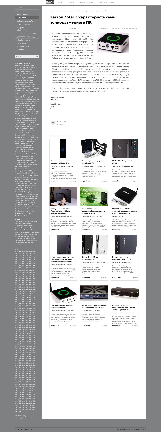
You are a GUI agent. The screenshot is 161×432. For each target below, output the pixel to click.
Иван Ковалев (20, 232)
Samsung (18, 171)
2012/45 (25, 278)
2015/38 (25, 373)
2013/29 (32, 300)
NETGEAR (18, 215)
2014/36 (32, 338)
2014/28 (18, 333)
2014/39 (32, 340)
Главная (60, 2)
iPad (19, 114)
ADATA (26, 65)
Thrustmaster (19, 186)
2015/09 (32, 352)
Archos (28, 74)
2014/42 (32, 342)
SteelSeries (25, 179)
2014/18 (32, 325)
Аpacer (17, 204)
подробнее (55, 181)
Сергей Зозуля (20, 240)
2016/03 (32, 382)
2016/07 (18, 386)
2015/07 (18, 352)
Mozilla (35, 137)
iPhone (24, 114)
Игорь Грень (29, 232)
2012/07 (32, 251)
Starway (17, 179)
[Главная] (50, 2)
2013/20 (18, 295)
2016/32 (32, 399)
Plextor (31, 156)
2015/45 (32, 378)
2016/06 (32, 384)
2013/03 (25, 283)
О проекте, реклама (86, 2)
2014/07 (25, 318)
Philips (34, 154)
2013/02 (18, 283)
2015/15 (32, 356)
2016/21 (25, 392)
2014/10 (25, 321)
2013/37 (25, 306)
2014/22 (18, 329)
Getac (22, 103)
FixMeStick (18, 97)
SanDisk (24, 171)
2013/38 (32, 306)
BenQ (21, 78)
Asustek (31, 76)
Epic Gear (18, 211)
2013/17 (18, 293)
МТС (24, 207)
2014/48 (32, 346)
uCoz (34, 188)
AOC (32, 72)
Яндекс (23, 209)
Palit (25, 152)
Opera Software (25, 148)
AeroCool (29, 67)
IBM (34, 110)
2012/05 (18, 251)
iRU (33, 114)
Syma (21, 181)
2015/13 (18, 356)
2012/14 (18, 257)
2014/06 (18, 318)
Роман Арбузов (29, 238)
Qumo (25, 164)
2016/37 (25, 403)
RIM (16, 166)
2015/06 (32, 350)
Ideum (17, 112)
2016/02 (25, 382)
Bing (25, 78)
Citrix (31, 82)
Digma (32, 90)
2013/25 (25, 297)
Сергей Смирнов (21, 242)
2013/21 (25, 295)
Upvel (17, 190)
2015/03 (32, 348)
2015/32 (25, 369)
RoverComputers (21, 169)
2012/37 (32, 272)
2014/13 (25, 323)
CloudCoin (26, 84)
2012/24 (25, 264)
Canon (17, 82)
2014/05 (32, 316)
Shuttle (28, 173)
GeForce (28, 101)
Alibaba (23, 69)
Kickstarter (29, 116)
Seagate (18, 173)
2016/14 (25, 390)
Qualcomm (18, 164)
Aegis (23, 67)
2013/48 (18, 314)
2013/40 (25, 308)
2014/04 (25, 316)
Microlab (18, 131)
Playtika (17, 209)
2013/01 (32, 280)
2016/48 (18, 411)
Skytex (35, 175)
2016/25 (32, 394)
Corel (32, 86)
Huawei (29, 110)
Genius (17, 103)
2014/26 (25, 331)
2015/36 (32, 371)
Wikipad (34, 196)
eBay (16, 93)
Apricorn (22, 74)
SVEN (16, 181)
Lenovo (35, 120)
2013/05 (18, 285)
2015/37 (18, 373)
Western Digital (20, 196)
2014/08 (32, 318)
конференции (27, 418)
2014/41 (25, 342)
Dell (23, 90)
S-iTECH (30, 169)
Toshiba (28, 186)
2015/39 (32, 373)
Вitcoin (32, 204)
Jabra (37, 114)
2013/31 (25, 302)
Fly (30, 97)
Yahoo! (34, 200)
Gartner (17, 101)
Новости (71, 2)
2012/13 (32, 255)
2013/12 (25, 289)
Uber (30, 188)
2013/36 (18, 306)
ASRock (21, 76)
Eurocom (18, 95)
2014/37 (18, 340)
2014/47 (25, 346)
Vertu (17, 192)
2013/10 (32, 287)
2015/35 (25, 371)
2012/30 (25, 268)
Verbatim (32, 190)
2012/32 (18, 270)
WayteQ (35, 194)
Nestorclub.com (141, 429)
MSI (16, 139)
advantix (18, 67)
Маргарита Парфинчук (28, 234)
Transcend (18, 188)
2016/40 (25, 405)
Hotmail (17, 110)
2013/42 (18, 310)
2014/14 (32, 323)
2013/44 (32, 310)
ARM (16, 76)
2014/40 (18, 342)
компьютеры (59, 11)
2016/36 (18, 403)
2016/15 (32, 390)
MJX (29, 133)
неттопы (67, 11)
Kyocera (29, 118)
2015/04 (18, 350)
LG (28, 122)
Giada (27, 103)
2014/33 (32, 335)
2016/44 (32, 407)
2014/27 (32, 331)
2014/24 (32, 329)
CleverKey (18, 84)
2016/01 (18, 382)
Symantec (27, 181)
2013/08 (18, 287)
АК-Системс (24, 204)
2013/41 (32, 308)
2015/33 (32, 369)
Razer (30, 164)
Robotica (26, 166)
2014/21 (32, 327)
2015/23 (25, 363)
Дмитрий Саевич (30, 230)
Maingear (23, 126)
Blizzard (25, 80)
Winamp (17, 198)
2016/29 (32, 397)
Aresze (34, 209)
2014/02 (32, 314)
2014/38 (25, 340)
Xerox (17, 200)
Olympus (31, 145)
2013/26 (32, 297)
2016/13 (18, 390)
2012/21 (25, 262)
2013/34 (25, 304)
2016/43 (25, 407)
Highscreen (29, 107)
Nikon (17, 141)
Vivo (24, 194)
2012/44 (18, 278)
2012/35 (18, 272)
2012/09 (25, 253)
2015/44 (25, 378)
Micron (24, 131)
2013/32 (32, 302)
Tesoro (24, 215)
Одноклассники (32, 207)
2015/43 (18, 378)
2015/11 (25, 354)
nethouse (34, 139)
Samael (21, 221)
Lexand (17, 122)
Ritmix (20, 166)
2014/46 (18, 346)
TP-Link (33, 186)
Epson (31, 93)
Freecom (18, 99)
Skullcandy (23, 175)
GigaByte (33, 103)
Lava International (21, 120)
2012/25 (32, 264)
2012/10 (32, 253)
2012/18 (25, 259)
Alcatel (17, 69)
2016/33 (18, 401)
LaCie (34, 118)
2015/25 (18, 365)
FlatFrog (26, 97)
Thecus (35, 183)
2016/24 (25, 394)
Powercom (25, 160)
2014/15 (18, 325)
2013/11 (18, 289)
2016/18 (18, 392)
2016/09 (32, 386)
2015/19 (18, 361)
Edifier (21, 93)
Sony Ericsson (29, 177)
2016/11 (25, 388)
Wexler (28, 196)
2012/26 (18, 266)
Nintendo (22, 141)
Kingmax (18, 213)
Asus (26, 76)
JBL (20, 116)
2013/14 (18, 291)
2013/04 (32, 283)
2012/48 (25, 280)
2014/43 (18, 344)
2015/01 (18, 348)
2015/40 (18, 376)
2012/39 (25, 274)
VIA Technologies (25, 192)
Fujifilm (24, 99)
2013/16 (32, 291)
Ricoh (35, 164)
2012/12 (25, 255)
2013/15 (25, 291)
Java (16, 116)
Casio (22, 82)
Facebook (30, 95)
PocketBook (19, 158)
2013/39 (18, 308)
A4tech (17, 65)
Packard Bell (19, 152)
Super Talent (34, 179)
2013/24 (18, 297)
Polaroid (18, 160)
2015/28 (18, 367)
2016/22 (32, 392)
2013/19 (32, 293)
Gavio (23, 101)
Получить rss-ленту (106, 2)
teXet (30, 183)
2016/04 (18, 384)
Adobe (32, 65)
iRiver (29, 114)
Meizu (29, 126)
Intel (26, 112)
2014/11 (32, 321)
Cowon (17, 88)
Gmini (22, 105)
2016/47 (32, 409)
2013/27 (18, 300)
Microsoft (30, 131)
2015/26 (25, 365)
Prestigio (32, 160)
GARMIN (35, 99)
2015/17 (25, 359)
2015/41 (25, 376)
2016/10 (18, 388)
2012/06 (25, 251)
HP (22, 110)
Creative (23, 88)
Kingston (18, 118)
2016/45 (18, 409)
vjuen (27, 221)
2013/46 (25, 312)
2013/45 (18, 312)
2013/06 (25, 285)
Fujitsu (29, 99)
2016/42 (18, 407)
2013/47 (32, 312)
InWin (31, 112)
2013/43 (25, 310)
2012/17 (18, 259)
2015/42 (32, 376)
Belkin (17, 78)
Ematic (26, 93)
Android (28, 72)
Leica (30, 120)
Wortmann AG (33, 198)
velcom (26, 190)
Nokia (29, 141)
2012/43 (32, 276)
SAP (29, 171)
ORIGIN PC (23, 150)
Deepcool (35, 88)
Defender (18, 90)
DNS (36, 90)
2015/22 (18, 363)
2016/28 (25, 397)
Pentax (28, 154)
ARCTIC (34, 74)
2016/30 (18, 399)
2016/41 (32, 405)
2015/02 (25, 348)
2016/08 (25, 386)
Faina (16, 221)
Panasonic (31, 152)
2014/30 (32, 333)
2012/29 (18, 268)
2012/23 (18, 264)
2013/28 (25, 300)
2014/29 (25, 333)
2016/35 (32, 401)
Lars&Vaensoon (27, 213)
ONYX (17, 148)
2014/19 (18, 327)
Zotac (33, 202)
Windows (24, 198)
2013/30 (18, 302)
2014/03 (18, 316)
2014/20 (25, 327)
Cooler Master (25, 86)
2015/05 (25, 350)
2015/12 (32, 354)
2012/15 (25, 257)
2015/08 (25, 352)
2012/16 (32, 257)
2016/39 (18, 405)
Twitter (25, 188)
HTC (25, 110)
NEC (28, 139)
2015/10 (18, 354)
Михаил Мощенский (22, 236)
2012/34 (32, 270)
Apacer (29, 209)
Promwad (30, 162)
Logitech (22, 124)
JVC (23, 116)
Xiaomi (22, 200)
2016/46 (25, 409)
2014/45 (32, 344)
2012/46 (32, 278)
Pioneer (17, 156)
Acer (21, 65)
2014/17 (25, 325)
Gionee (17, 105)
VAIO (21, 190)
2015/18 (32, 359)
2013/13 (32, 289)
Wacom (29, 194)
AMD (22, 72)
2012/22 (32, 262)
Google (27, 105)
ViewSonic (18, 194)
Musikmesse (22, 139)
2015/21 (32, 361)
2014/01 (25, 314)
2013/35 (32, 304)
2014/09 (18, 321)
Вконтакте (18, 207)
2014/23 (25, 329)
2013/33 (18, 304)
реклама (36, 418)
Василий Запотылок (22, 228)
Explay (24, 95)
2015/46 (18, 380)
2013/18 (25, 293)
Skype (30, 175)
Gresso (22, 107)
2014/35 (25, 338)
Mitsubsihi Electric (21, 133)
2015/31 (18, 369)
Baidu (37, 76)
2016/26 (18, 397)
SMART (17, 177)
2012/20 (18, 262)
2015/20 (25, 361)
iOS (16, 114)
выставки (18, 418)
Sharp (23, 173)
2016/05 (25, 384)
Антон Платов (28, 226)
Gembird (35, 101)
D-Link (29, 88)
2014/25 (18, 331)
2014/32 (25, 335)
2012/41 (18, 276)
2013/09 (25, 287)
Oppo (33, 148)
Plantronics (24, 156)
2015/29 (25, 367)
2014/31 (18, 335)
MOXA (30, 137)
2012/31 (32, 268)
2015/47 (25, 380)
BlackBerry (18, 80)
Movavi (25, 137)
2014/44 (25, 344)
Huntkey (25, 211)
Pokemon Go (28, 158)
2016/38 (32, 403)
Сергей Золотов (31, 240)
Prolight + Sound (20, 162)
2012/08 (18, 253)
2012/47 (18, 280)
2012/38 (18, 274)
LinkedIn (32, 122)
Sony (22, 177)
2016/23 (18, 394)
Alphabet (29, 69)
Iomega (36, 112)
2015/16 (18, 359)
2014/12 (18, 323)
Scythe (33, 171)
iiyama (22, 112)
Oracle (17, 150)
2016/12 (32, 388)
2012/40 (32, 274)
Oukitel (30, 150)
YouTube (27, 202)
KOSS (24, 118)
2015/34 (18, 371)
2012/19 (32, 259)
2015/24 (32, 363)
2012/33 (25, 270)
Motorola (26, 135)
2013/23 (32, 295)
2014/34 (18, 338)
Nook (23, 143)
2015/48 (32, 380)
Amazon (17, 72)
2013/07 (32, 285)
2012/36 (25, 272)
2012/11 (18, 255)
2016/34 (25, 401)
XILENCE (28, 200)
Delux (27, 90)
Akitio (35, 67)
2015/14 (25, 356)
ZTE (37, 202)
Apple (17, 74)
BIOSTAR (31, 78)
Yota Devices (19, 202)
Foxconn (35, 97)
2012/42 (25, 276)
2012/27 (25, 266)
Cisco (27, 82)
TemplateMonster (21, 183)
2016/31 (25, 399)
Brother (31, 80)
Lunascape (29, 124)
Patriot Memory (20, 154)
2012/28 (32, 266)
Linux (16, 124)
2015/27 (32, 365)
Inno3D (30, 211)
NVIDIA (28, 143)
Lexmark (23, 122)
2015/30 (32, 367)
